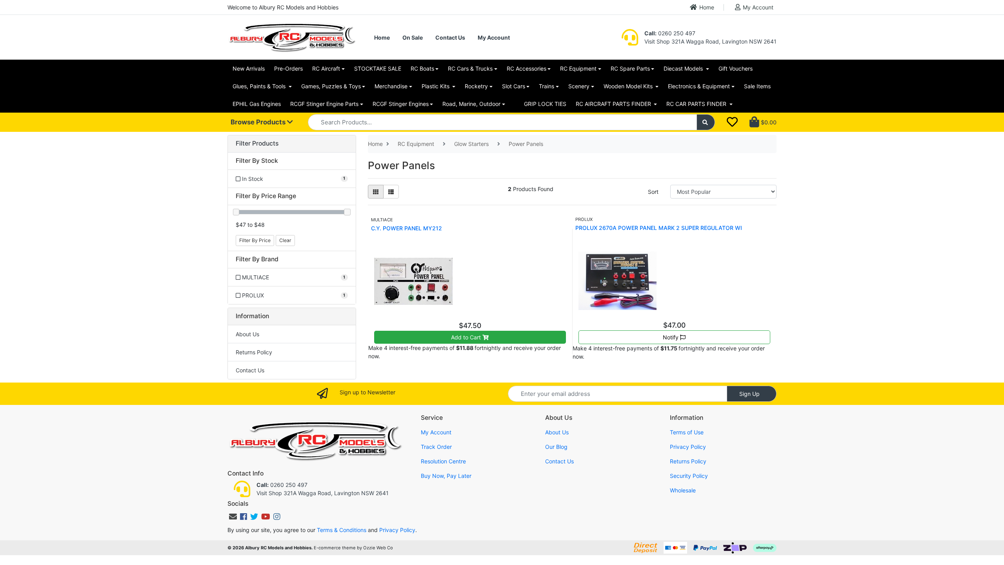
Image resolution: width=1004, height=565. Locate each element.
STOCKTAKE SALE (377, 68)
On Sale (412, 37)
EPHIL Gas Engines (257, 103)
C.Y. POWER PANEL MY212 (406, 228)
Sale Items (757, 86)
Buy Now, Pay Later (446, 475)
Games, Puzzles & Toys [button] (331, 86)
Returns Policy (254, 352)
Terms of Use (687, 432)
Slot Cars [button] (513, 86)
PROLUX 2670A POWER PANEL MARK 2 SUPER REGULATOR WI (658, 227)
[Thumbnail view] (376, 192)
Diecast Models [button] (684, 68)
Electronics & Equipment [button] (699, 86)
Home (706, 7)
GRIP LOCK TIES (545, 103)
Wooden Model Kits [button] (629, 86)
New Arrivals (249, 68)
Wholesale (683, 490)
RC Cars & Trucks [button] (470, 68)
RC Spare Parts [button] (630, 68)
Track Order (436, 446)
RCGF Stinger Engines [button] (401, 103)
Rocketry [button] (476, 86)
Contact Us (450, 37)
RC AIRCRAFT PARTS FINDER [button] (614, 103)
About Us (247, 334)
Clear (285, 240)
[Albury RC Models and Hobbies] (291, 36)
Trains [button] (546, 86)
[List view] (391, 192)
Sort (653, 191)
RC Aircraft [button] (326, 68)
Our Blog (556, 446)
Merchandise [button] (391, 86)
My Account (758, 7)
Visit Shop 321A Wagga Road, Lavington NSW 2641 (710, 41)
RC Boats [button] (422, 68)
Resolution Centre (443, 461)
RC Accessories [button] (526, 68)
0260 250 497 (669, 33)
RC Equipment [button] (578, 68)
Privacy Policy (688, 446)
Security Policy (689, 475)
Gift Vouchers (735, 68)
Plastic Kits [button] (436, 86)
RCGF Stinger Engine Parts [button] (324, 103)
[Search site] (706, 122)
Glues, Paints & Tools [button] (260, 86)
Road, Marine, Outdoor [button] (471, 103)
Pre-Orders (288, 68)
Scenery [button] (578, 86)
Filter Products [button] (257, 143)
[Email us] (233, 516)
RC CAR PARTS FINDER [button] (697, 103)
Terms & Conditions (341, 530)
